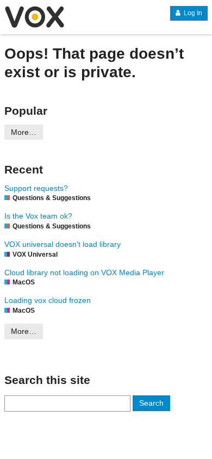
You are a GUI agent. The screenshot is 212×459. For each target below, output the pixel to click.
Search (151, 403)
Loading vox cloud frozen (47, 300)
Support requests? (36, 188)
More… (23, 132)
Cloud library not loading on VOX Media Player (84, 272)
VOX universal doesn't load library (62, 244)
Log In (192, 13)
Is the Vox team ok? (38, 216)
